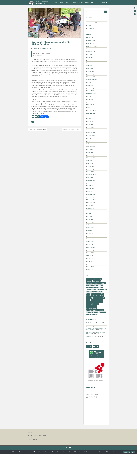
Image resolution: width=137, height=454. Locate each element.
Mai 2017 (89, 163)
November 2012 (91, 230)
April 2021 (89, 102)
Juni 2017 (89, 160)
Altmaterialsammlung (91, 279)
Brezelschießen (97, 281)
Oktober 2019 (90, 135)
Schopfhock (89, 302)
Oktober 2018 (90, 146)
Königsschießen (99, 295)
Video (88, 312)
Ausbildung (89, 281)
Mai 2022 (89, 85)
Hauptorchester (43, 48)
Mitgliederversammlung (98, 297)
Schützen (49, 48)
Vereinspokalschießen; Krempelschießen (95, 310)
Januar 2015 (90, 197)
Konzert (101, 293)
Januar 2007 (90, 253)
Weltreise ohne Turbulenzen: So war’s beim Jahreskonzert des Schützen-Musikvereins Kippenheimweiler (96, 328)
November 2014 (91, 199)
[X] (135, 13)
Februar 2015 (90, 194)
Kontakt (93, 2)
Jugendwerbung (90, 291)
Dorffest (103, 283)
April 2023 (89, 71)
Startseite (55, 2)
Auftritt (99, 279)
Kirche (88, 293)
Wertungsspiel (94, 312)
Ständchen (89, 304)
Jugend (89, 25)
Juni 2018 (89, 149)
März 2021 (89, 104)
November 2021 (91, 93)
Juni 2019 (89, 141)
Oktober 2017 (90, 158)
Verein (66, 2)
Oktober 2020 (90, 113)
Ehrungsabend (89, 336)
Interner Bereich (103, 2)
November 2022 (91, 77)
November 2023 (91, 60)
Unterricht (95, 304)
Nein (133, 452)
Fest (33, 121)
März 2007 (89, 250)
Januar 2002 (90, 266)
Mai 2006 (89, 255)
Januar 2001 (90, 269)
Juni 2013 (89, 216)
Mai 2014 (89, 205)
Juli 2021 (89, 96)
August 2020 (90, 116)
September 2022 (91, 79)
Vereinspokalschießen (91, 308)
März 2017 (89, 169)
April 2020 (89, 127)
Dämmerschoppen (98, 285)
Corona (97, 283)
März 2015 (89, 191)
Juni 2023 (89, 65)
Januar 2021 (90, 107)
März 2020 (89, 130)
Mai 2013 (89, 219)
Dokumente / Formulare (77, 2)
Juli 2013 (89, 213)
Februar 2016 (90, 180)
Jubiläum (104, 289)
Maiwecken (89, 297)
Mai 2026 (89, 37)
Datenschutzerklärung (111, 451)
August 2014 (90, 202)
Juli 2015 (89, 185)
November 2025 (91, 43)
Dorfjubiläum (89, 285)
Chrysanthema (89, 283)
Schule (95, 302)
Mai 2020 (89, 124)
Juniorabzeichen (99, 291)
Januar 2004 (90, 261)
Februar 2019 (90, 144)
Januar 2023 (90, 74)
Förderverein (99, 287)
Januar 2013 (90, 227)
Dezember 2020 (91, 110)
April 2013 (89, 222)
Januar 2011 (90, 241)
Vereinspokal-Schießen (91, 306)
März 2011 (89, 239)
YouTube (88, 314)
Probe (88, 299)
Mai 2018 (89, 152)
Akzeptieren (127, 452)
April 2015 (89, 188)
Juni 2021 (89, 99)
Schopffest (100, 299)
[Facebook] (135, 8)
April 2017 (89, 166)
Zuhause (94, 314)
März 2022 (89, 88)
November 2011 (91, 236)
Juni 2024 (89, 54)
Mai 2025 (89, 49)
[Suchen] (105, 12)
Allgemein (90, 20)
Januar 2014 (90, 211)
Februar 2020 (90, 132)
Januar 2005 (90, 258)
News (61, 2)
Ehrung (88, 287)
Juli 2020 (89, 118)
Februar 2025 (90, 51)
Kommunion (94, 293)
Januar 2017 (90, 171)
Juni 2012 (89, 233)
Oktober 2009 (90, 247)
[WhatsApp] (135, 11)
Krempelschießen (90, 295)
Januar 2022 (90, 90)
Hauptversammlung (91, 289)
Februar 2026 (90, 40)
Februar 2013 (90, 225)
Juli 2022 (89, 82)
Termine (87, 2)
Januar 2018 (90, 155)
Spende (101, 302)
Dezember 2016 (91, 174)
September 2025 (91, 46)
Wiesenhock (102, 312)
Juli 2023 (89, 63)
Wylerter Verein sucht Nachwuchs (94, 322)
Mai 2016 (89, 177)
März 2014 (89, 208)
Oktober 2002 (90, 264)
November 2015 (91, 183)
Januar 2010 (90, 244)
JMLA (98, 289)
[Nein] (135, 452)
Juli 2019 (89, 138)
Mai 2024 (89, 57)
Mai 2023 (89, 68)
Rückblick (93, 299)
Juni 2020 (89, 121)
